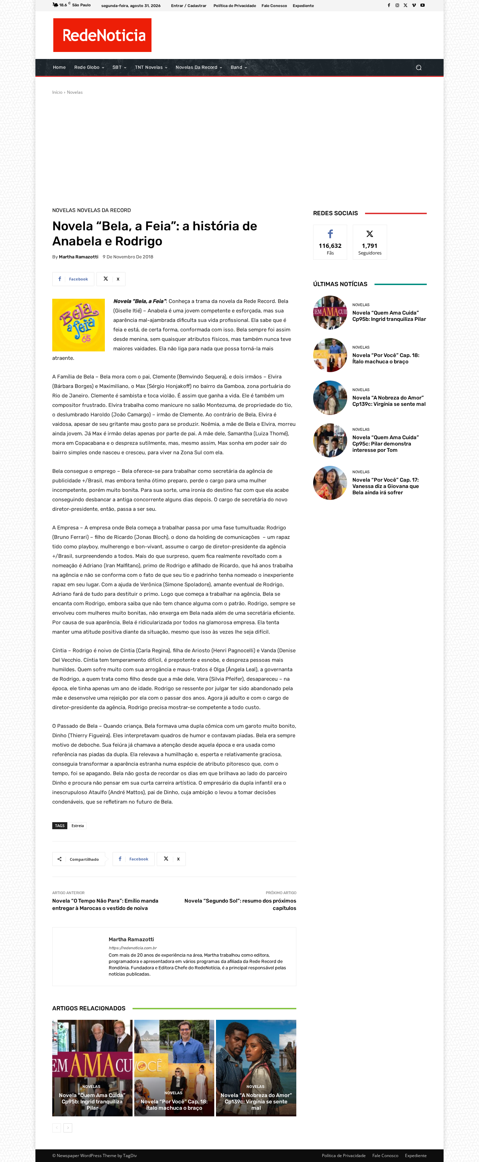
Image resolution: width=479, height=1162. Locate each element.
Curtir (330, 230)
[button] (418, 67)
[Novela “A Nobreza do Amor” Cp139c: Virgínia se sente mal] (256, 1068)
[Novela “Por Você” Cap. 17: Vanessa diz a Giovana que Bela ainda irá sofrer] (330, 483)
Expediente (416, 1155)
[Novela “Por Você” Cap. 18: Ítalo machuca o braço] (174, 1068)
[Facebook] (389, 5)
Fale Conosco (385, 1155)
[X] (406, 5)
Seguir (370, 230)
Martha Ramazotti (78, 257)
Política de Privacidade (344, 1155)
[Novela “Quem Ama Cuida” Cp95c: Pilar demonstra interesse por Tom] (330, 440)
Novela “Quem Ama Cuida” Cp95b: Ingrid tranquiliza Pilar (92, 1101)
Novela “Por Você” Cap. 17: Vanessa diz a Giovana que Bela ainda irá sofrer (385, 486)
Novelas (75, 92)
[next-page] (67, 1128)
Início (57, 92)
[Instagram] (397, 5)
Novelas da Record (104, 210)
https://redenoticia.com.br (132, 948)
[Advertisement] (239, 148)
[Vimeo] (414, 5)
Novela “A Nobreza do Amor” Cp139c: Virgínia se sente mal (256, 1101)
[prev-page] (56, 1128)
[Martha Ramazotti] (81, 957)
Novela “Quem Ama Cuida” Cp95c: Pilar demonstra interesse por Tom (385, 443)
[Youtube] (422, 5)
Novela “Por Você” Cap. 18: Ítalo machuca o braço (174, 1104)
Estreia (78, 825)
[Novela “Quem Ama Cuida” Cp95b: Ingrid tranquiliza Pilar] (92, 1068)
